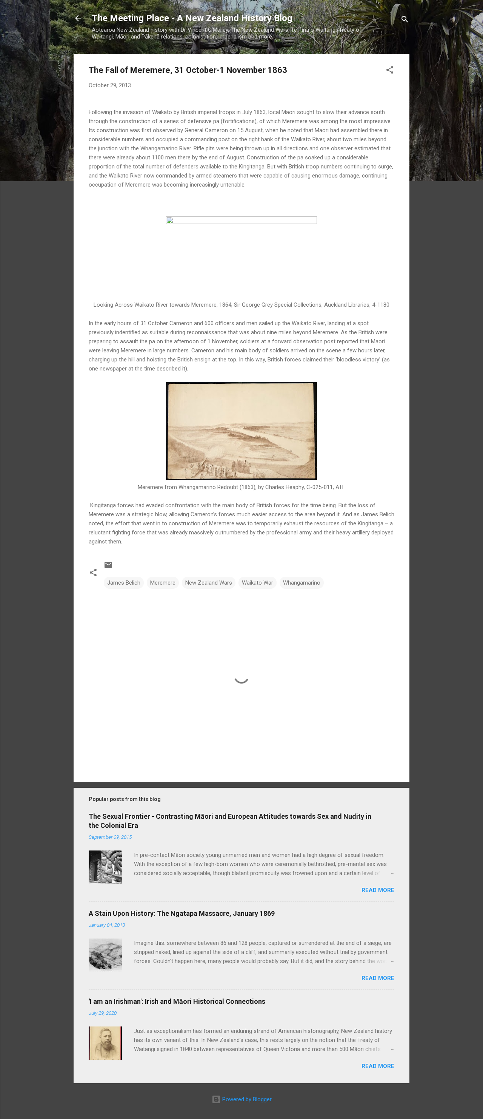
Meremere (162, 582)
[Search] (404, 20)
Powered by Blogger (246, 1099)
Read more (377, 890)
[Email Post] (108, 567)
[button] (389, 71)
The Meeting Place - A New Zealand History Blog (192, 18)
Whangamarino (301, 582)
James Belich (123, 582)
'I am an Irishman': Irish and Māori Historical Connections (177, 1001)
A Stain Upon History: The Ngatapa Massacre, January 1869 (182, 913)
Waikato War (257, 582)
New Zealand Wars (208, 582)
